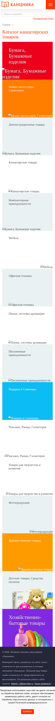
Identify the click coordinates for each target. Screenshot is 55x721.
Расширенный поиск (43, 18)
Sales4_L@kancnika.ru (22, 683)
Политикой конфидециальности (31, 702)
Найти (50, 14)
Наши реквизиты (43, 683)
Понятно (27, 711)
